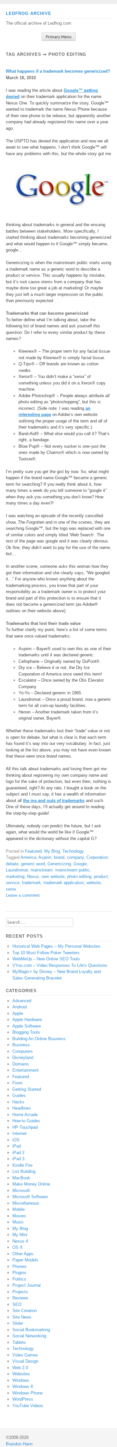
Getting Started (26, 1089)
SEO (16, 1304)
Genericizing (59, 863)
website (93, 882)
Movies (19, 1215)
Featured (33, 851)
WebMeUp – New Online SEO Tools (46, 958)
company (75, 857)
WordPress (22, 1399)
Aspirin (44, 857)
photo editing (79, 876)
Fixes (17, 1082)
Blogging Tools (26, 1032)
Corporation (97, 857)
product (101, 876)
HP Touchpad (25, 1127)
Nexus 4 (20, 1241)
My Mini (19, 1234)
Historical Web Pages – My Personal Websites (56, 946)
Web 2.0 (20, 1367)
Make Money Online (31, 1184)
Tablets (19, 1342)
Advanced (21, 1000)
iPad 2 (18, 1152)
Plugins (19, 1272)
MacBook (21, 1177)
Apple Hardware (27, 1019)
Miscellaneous (25, 1203)
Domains (20, 1064)
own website (53, 876)
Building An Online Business (39, 1038)
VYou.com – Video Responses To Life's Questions (59, 965)
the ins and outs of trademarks (53, 800)
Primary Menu (59, 37)
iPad (16, 1146)
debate (12, 863)
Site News (22, 1317)
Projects (20, 1291)
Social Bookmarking (31, 1329)
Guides (19, 1095)
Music (18, 1222)
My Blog (52, 851)
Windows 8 (22, 1386)
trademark (31, 882)
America (28, 857)
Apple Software (26, 1026)
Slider (17, 1323)
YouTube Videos (27, 1405)
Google (80, 863)
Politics (19, 1279)
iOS (16, 1139)
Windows (20, 1380)
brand (59, 857)
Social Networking (29, 1335)
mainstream (42, 870)
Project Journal (26, 1285)
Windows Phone (27, 1393)
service (13, 882)
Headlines (21, 1108)
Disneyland (22, 1057)
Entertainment (25, 1070)
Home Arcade (25, 1114)
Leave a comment (23, 895)
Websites (21, 1373)
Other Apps (22, 1253)
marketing (15, 876)
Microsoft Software (30, 1196)
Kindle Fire (22, 1165)
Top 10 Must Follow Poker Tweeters (46, 952)
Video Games (25, 1355)
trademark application (64, 882)
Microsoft (21, 1190)
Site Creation (24, 1310)
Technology (73, 851)
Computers (22, 1051)
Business (21, 1044)
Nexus (33, 876)
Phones (19, 1266)
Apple (17, 1013)
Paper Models (25, 1260)
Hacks (18, 1102)
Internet (19, 1133)
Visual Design (25, 1361)
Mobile (18, 1209)
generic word (33, 863)
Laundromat (17, 870)
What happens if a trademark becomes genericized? (58, 71)
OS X (17, 1247)
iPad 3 (18, 1158)
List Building (23, 1171)
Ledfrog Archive (28, 13)
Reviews (20, 1297)
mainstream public (72, 870)
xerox (11, 889)
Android (19, 1006)
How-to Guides (26, 1120)
